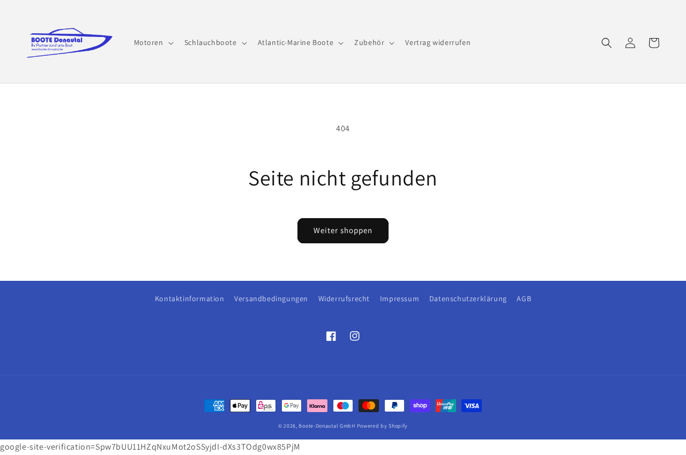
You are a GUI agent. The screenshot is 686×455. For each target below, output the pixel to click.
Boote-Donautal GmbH (327, 425)
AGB (524, 298)
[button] (153, 42)
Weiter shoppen (343, 230)
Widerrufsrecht (344, 298)
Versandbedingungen (271, 298)
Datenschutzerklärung (468, 298)
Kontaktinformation (190, 298)
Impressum (399, 298)
